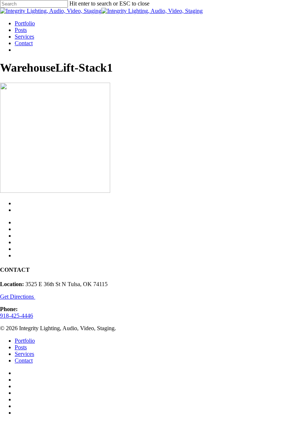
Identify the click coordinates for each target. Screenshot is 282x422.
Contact (24, 360)
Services (24, 354)
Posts (21, 347)
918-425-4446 (16, 316)
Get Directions (17, 296)
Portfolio (25, 341)
